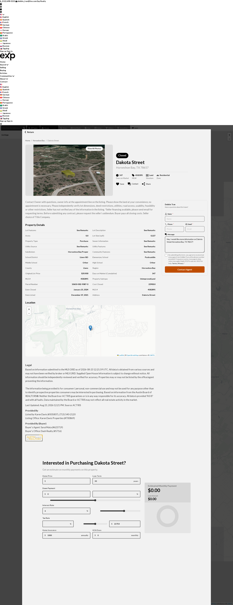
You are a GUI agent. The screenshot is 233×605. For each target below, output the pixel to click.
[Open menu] (1, 124)
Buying (3, 70)
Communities (6, 76)
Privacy (180, 263)
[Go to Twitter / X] (1, 9)
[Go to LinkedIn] (1, 12)
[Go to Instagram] (1, 6)
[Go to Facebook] (1, 4)
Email (190, 224)
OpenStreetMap (132, 355)
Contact (4, 81)
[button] (90, 328)
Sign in (10, 51)
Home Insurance (49, 530)
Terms (174, 263)
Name (170, 214)
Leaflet (121, 355)
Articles (3, 73)
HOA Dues (96, 530)
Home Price (47, 476)
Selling (3, 67)
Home (27, 140)
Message (171, 234)
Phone (171, 224)
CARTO (152, 355)
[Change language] (2, 14)
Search (3, 64)
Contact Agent (184, 269)
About (3, 79)
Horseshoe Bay (39, 140)
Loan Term (96, 476)
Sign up (3, 51)
